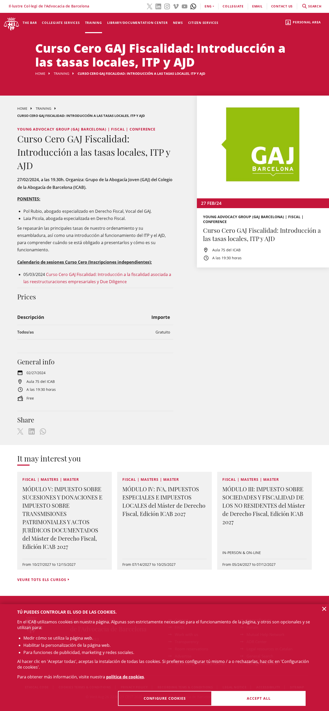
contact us (282, 6)
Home (40, 73)
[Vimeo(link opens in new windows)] (176, 6)
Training (93, 23)
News (178, 23)
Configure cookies (165, 698)
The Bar (30, 23)
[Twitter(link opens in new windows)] (149, 6)
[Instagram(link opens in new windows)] (167, 6)
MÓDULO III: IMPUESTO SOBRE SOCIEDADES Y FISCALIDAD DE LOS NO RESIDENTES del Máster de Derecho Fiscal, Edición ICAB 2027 (263, 505)
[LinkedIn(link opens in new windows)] (158, 6)
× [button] (324, 608)
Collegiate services (61, 23)
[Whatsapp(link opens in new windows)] (193, 6)
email (257, 6)
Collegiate (233, 6)
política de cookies (125, 677)
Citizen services (203, 23)
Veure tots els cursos (41, 579)
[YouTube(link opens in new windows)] (184, 6)
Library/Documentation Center (137, 23)
